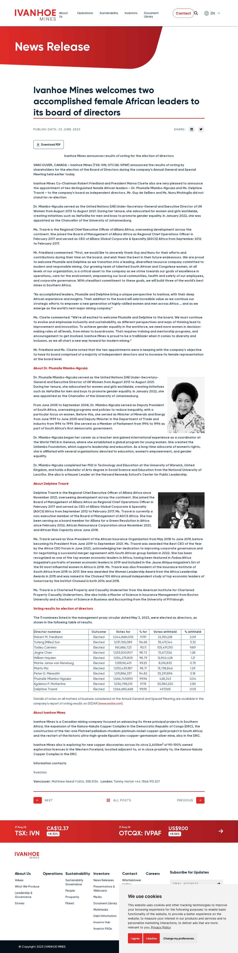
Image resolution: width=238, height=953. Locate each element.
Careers (153, 873)
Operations (85, 13)
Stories (19, 903)
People (70, 890)
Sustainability (109, 13)
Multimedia (101, 909)
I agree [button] (135, 938)
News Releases (104, 880)
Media (98, 897)
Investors (131, 13)
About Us (63, 14)
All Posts (122, 800)
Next (49, 800)
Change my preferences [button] (178, 938)
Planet (69, 903)
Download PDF (50, 144)
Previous (185, 800)
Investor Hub (102, 922)
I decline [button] (151, 938)
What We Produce (27, 886)
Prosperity (72, 897)
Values (19, 880)
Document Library (151, 14)
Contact (183, 13)
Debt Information (105, 916)
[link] (161, 927)
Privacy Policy (161, 927)
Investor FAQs (103, 928)
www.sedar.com (110, 703)
